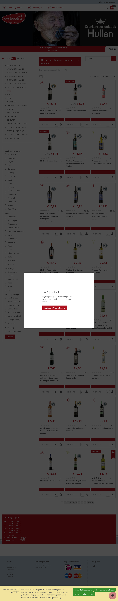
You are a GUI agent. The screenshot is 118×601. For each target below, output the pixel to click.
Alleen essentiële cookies (84, 594)
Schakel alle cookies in (83, 590)
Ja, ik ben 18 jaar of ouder (54, 308)
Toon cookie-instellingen (105, 590)
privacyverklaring (54, 597)
